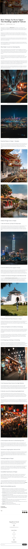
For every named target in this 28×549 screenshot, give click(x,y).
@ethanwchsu (12, 27)
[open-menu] (26, 1)
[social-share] (23, 512)
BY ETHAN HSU (3, 506)
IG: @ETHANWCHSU (4, 507)
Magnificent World (14, 522)
